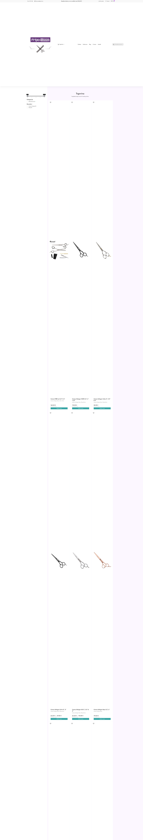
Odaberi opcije (59, 408)
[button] (50, 102)
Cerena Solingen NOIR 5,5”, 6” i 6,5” (80, 399)
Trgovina (61, 44)
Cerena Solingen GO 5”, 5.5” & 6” (80, 710)
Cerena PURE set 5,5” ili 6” (58, 399)
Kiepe (30, 107)
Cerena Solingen (32, 106)
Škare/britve (32, 101)
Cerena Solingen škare (55, 400)
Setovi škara (62, 400)
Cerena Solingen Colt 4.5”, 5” (58, 709)
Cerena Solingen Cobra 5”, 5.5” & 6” (102, 399)
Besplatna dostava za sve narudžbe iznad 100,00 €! (71, 1)
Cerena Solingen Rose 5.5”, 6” (102, 709)
